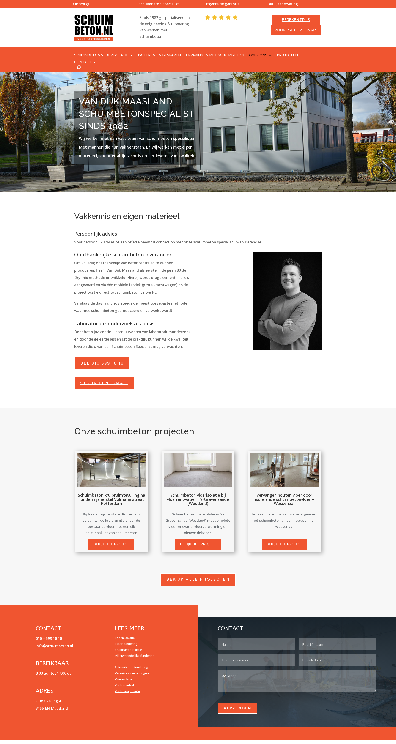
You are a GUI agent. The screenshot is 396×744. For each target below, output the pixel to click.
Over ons (258, 55)
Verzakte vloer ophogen (132, 673)
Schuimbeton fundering (131, 667)
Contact (82, 62)
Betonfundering (126, 644)
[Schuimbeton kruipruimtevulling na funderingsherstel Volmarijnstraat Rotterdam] (111, 470)
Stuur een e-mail (104, 383)
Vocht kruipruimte (127, 691)
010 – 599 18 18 (49, 638)
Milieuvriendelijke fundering (134, 656)
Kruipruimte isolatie (128, 650)
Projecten (287, 55)
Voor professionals (296, 30)
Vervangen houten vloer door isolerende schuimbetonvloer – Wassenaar (284, 499)
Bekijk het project (111, 544)
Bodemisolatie (125, 638)
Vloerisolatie (123, 679)
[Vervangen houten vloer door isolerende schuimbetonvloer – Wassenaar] (284, 470)
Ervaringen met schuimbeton (215, 55)
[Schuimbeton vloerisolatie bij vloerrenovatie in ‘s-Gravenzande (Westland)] (198, 470)
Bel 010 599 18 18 (102, 363)
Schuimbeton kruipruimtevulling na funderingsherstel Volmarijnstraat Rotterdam (111, 499)
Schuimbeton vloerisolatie (101, 55)
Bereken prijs (296, 19)
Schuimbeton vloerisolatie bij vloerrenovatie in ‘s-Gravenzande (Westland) (198, 499)
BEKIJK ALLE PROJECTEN (198, 579)
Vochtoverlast (124, 685)
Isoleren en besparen (159, 55)
